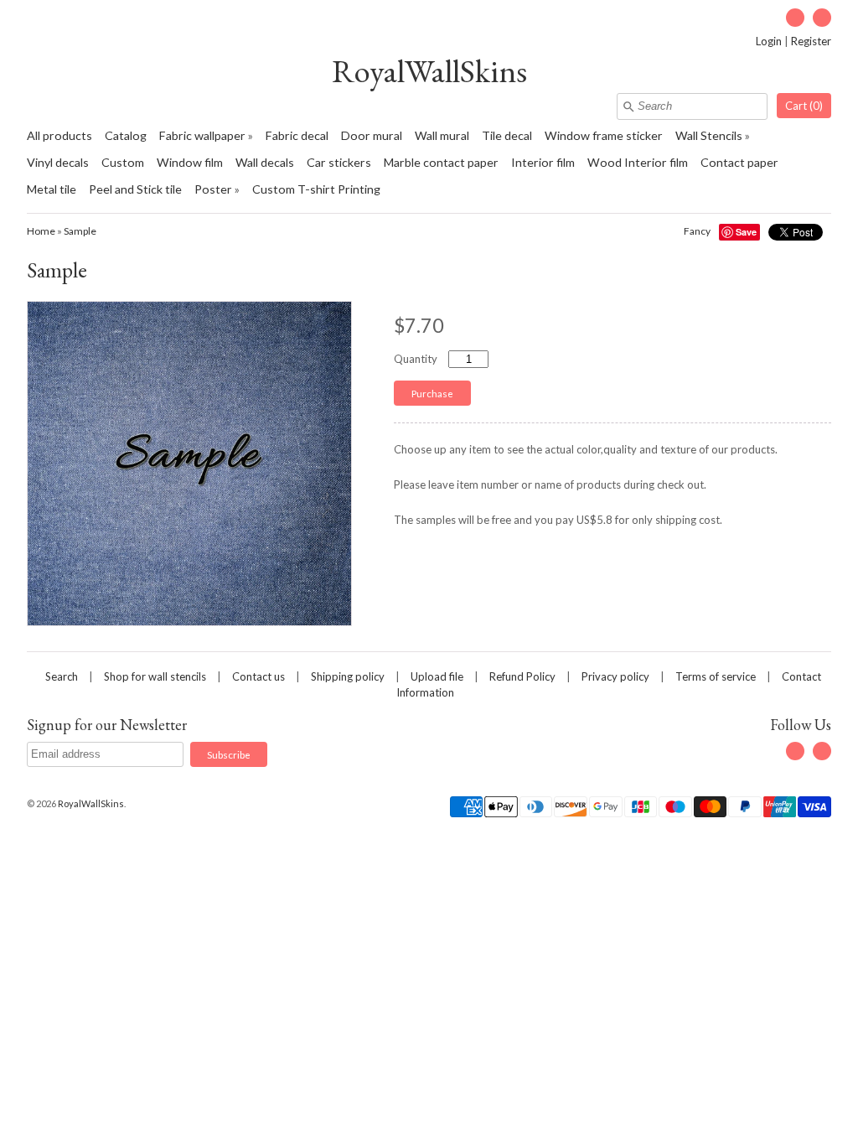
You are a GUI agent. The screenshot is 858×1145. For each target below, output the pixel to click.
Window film (190, 162)
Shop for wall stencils (155, 676)
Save (746, 231)
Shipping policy (348, 676)
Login (769, 41)
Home (41, 231)
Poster (213, 189)
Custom (122, 162)
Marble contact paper (441, 162)
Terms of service (715, 676)
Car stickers (339, 162)
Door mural (371, 135)
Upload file (437, 676)
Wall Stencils (708, 135)
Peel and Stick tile (135, 189)
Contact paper (739, 162)
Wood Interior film (637, 162)
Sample (80, 231)
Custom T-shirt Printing (316, 189)
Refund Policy (522, 676)
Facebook (795, 17)
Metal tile (51, 189)
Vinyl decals (58, 162)
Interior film (543, 162)
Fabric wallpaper (202, 135)
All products (59, 135)
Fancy (697, 231)
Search (61, 676)
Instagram (822, 17)
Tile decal (507, 135)
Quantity (415, 358)
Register (811, 41)
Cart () (804, 105)
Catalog (126, 135)
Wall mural (442, 135)
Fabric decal (297, 135)
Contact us (258, 676)
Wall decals (264, 162)
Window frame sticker (604, 135)
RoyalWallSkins (429, 70)
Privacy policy (615, 676)
